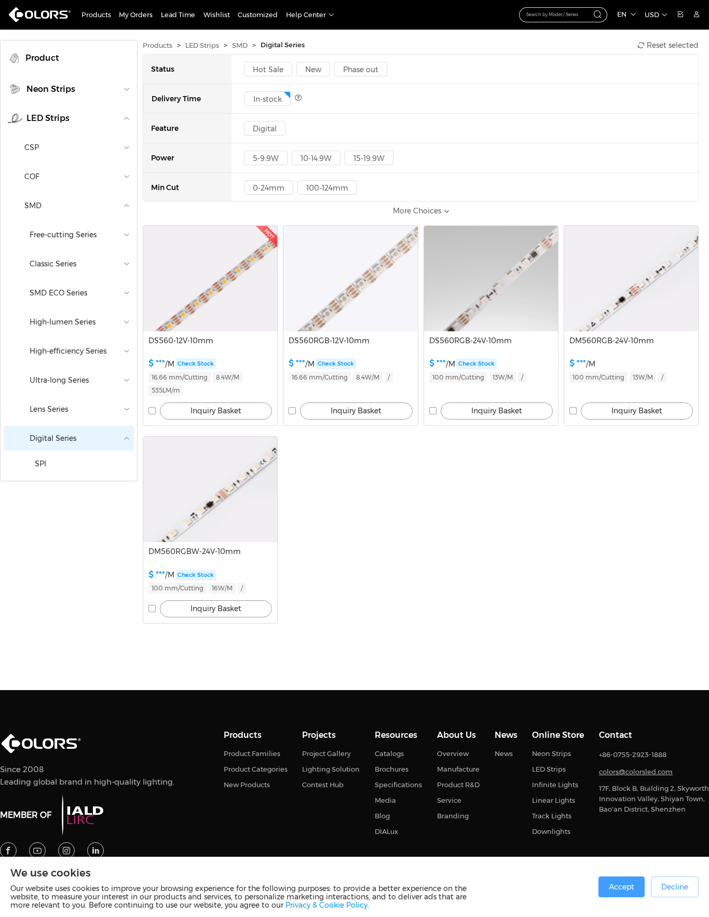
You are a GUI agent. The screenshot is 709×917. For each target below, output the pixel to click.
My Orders (136, 15)
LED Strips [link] (202, 45)
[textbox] (557, 14)
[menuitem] (69, 58)
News (506, 735)
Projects (319, 735)
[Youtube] (37, 850)
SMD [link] (240, 45)
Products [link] (157, 45)
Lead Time (178, 15)
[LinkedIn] (95, 850)
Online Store (558, 735)
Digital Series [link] (283, 45)
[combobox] (563, 14)
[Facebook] (8, 850)
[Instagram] (66, 850)
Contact (615, 735)
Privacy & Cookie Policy (326, 905)
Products (96, 15)
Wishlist (216, 15)
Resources (396, 735)
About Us (456, 735)
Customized (258, 15)
